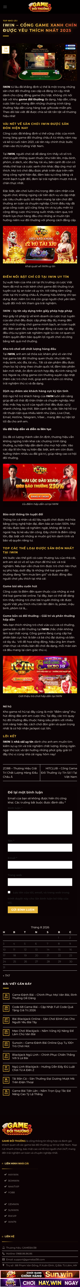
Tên (11, 840)
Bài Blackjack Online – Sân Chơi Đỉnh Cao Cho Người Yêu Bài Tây (43, 1020)
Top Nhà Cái (10, 20)
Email (12, 858)
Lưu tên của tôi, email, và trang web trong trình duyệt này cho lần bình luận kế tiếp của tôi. (38, 897)
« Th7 (6, 975)
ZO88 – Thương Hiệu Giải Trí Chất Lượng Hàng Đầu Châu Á (20, 773)
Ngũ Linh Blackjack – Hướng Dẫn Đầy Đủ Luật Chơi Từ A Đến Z (43, 1068)
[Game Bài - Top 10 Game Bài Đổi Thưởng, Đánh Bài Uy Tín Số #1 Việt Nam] (40, 7)
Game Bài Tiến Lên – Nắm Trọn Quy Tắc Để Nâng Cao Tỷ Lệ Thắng (41, 1092)
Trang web (15, 875)
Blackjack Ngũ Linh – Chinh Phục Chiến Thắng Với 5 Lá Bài (43, 1056)
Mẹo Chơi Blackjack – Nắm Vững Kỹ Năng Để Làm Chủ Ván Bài (43, 1032)
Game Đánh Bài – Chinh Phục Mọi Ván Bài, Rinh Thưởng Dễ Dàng (44, 996)
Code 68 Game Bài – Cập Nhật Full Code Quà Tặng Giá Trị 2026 (42, 1008)
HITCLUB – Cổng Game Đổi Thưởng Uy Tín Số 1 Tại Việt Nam (59, 773)
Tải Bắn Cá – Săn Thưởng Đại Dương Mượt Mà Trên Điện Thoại (43, 1080)
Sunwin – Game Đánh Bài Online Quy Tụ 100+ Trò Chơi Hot (43, 1044)
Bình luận (15, 808)
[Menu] (5, 6)
